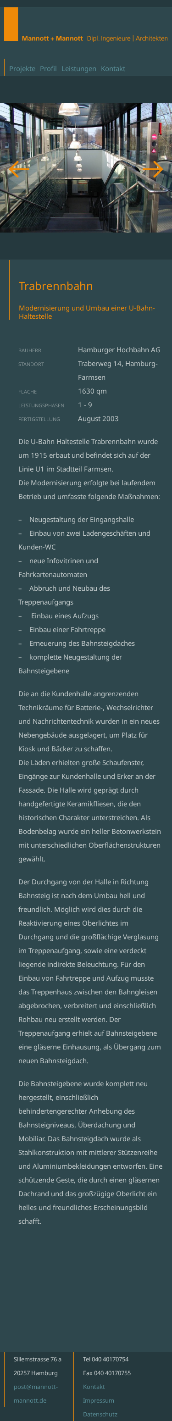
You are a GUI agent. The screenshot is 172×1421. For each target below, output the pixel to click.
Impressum (98, 1400)
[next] (152, 169)
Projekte (22, 68)
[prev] (19, 169)
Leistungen (78, 68)
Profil (48, 68)
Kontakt (113, 68)
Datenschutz (100, 1414)
